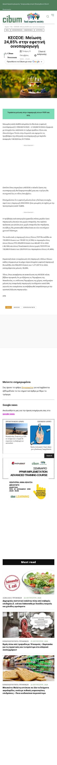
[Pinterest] (30, 320)
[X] (22, 320)
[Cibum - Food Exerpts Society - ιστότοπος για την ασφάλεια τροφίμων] (23, 18)
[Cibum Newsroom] (4, 55)
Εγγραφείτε (27, 387)
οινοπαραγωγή (29, 307)
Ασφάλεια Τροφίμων (12, 598)
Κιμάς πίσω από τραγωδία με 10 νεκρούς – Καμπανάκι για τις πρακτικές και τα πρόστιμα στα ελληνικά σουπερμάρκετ (28, 647)
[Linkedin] (47, 320)
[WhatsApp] (38, 320)
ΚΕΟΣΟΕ (17, 307)
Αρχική (7, 26)
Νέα (11, 26)
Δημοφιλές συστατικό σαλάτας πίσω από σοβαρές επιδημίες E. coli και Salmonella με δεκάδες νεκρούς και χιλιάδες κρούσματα (27, 604)
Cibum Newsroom (12, 55)
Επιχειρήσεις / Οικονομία (22, 30)
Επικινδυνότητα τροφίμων (16, 641)
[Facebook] (14, 320)
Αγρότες (39, 30)
